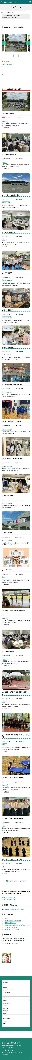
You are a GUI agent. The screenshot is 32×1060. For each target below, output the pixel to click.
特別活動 (5, 1000)
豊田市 (6, 919)
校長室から (6, 128)
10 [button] (21, 881)
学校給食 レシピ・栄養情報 (12, 929)
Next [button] (28, 43)
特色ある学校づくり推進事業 (8, 989)
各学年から (5, 997)
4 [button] (12, 881)
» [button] (25, 881)
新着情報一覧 (5, 1010)
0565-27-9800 (9, 1048)
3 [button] (10, 881)
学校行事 (5, 995)
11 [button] (23, 881)
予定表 (4, 1023)
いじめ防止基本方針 (6, 992)
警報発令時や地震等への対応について (13, 909)
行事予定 (5, 1016)
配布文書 (5, 1021)
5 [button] (14, 881)
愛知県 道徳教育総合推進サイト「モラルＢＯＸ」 (17, 925)
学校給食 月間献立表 (11, 927)
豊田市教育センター (10, 923)
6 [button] (16, 881)
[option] (16, 42)
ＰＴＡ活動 (5, 1005)
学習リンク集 (5, 1008)
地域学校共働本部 (6, 1018)
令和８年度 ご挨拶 (7, 64)
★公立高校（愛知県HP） (8, 897)
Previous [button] (4, 43)
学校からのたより (6, 1003)
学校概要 (5, 984)
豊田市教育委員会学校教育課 (13, 921)
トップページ (5, 982)
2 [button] (8, 881)
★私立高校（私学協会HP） (9, 900)
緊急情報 (5, 1013)
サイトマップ (6, 1054)
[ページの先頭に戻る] (30, 1058)
